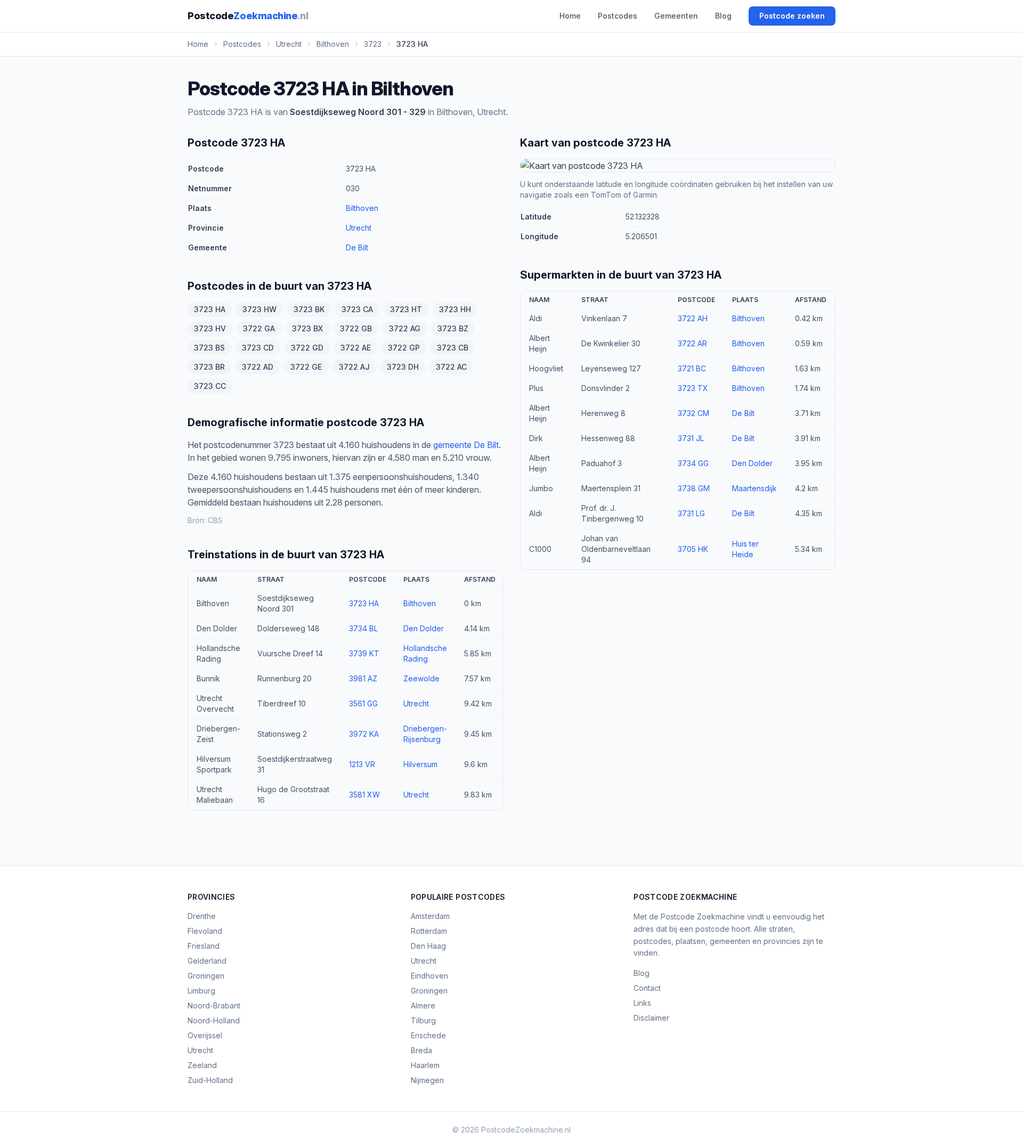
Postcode (248, 15)
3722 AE (355, 347)
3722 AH (693, 318)
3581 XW (364, 794)
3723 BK (309, 309)
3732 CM (693, 413)
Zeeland (202, 1065)
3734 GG (693, 463)
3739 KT (364, 653)
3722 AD (257, 366)
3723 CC (210, 385)
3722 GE (306, 366)
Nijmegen (427, 1080)
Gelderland (207, 960)
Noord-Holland (214, 1020)
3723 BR (209, 366)
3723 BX (307, 328)
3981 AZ (363, 678)
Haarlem (425, 1065)
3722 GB (356, 328)
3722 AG (404, 328)
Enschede (428, 1035)
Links (642, 1002)
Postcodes (617, 15)
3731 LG (691, 513)
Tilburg (423, 1020)
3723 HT (406, 309)
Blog (723, 15)
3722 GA (259, 328)
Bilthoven (362, 208)
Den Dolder (423, 628)
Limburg (201, 990)
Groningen (206, 975)
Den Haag (428, 945)
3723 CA (357, 309)
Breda (421, 1050)
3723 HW (259, 309)
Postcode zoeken (792, 15)
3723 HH (455, 309)
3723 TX (693, 388)
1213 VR (362, 764)
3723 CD (258, 347)
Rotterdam (429, 930)
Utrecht (358, 227)
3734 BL (363, 628)
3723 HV (210, 328)
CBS (215, 520)
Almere (423, 1005)
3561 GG (363, 703)
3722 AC (451, 366)
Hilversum (420, 764)
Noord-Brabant (214, 1005)
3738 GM (694, 488)
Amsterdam (430, 916)
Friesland (204, 945)
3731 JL (691, 438)
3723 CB (452, 347)
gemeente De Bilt (466, 444)
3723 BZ (452, 328)
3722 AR (692, 343)
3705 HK (693, 548)
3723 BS (209, 347)
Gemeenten (676, 15)
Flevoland (205, 930)
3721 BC (692, 368)
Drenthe (202, 916)
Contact (647, 987)
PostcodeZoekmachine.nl (526, 1129)
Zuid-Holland (210, 1080)
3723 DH (403, 366)
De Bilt (357, 247)
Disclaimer (651, 1017)
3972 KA (364, 733)
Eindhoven (429, 975)
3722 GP (404, 347)
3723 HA (209, 309)
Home (570, 15)
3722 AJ (354, 366)
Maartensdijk (754, 488)
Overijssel (205, 1035)
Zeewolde (421, 678)
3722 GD (307, 347)
